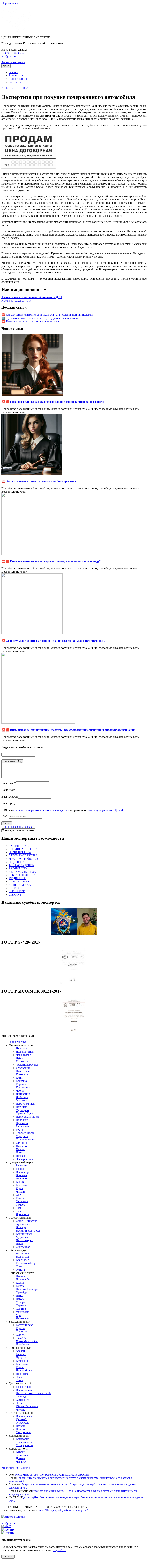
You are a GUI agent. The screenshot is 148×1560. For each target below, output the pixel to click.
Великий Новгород (28, 1230)
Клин (19, 1077)
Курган (20, 1328)
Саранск (21, 1305)
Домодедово (23, 1054)
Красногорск (24, 1087)
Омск (19, 1377)
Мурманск (22, 1237)
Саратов (21, 1308)
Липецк (20, 1191)
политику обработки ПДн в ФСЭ (107, 810)
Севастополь (24, 1442)
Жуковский (23, 1067)
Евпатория (22, 1438)
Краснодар (22, 1259)
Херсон (20, 1451)
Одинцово (22, 1110)
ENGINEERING (19, 845)
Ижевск (20, 1276)
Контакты (15, 82)
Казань (20, 1282)
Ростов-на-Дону (26, 1263)
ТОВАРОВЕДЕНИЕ (21, 865)
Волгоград (22, 1256)
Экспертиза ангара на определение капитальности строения (52, 1474)
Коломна (21, 1080)
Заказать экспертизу (13, 62)
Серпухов (22, 1136)
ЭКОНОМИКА (18, 868)
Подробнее (59, 1550)
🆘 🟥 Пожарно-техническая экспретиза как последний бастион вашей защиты (53, 401)
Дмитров (21, 1048)
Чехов (19, 1152)
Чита (19, 1403)
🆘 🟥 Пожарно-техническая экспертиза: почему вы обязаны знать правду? (51, 561)
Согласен (8, 1556)
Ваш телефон (9, 796)
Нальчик (21, 1429)
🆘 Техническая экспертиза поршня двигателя (30, 321)
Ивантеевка (23, 1071)
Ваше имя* (8, 789)
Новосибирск (24, 1370)
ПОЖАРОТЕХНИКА (22, 875)
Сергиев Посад (25, 1132)
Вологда (21, 1227)
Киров (20, 1285)
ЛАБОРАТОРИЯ (19, 881)
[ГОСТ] (74, 983)
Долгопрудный (25, 1051)
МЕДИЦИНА (17, 878)
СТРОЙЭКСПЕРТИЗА (23, 855)
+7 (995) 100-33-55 (12, 52)
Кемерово (22, 1360)
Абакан (20, 1350)
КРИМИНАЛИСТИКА (23, 848)
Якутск (20, 1409)
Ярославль (22, 1214)
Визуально (9, 761)
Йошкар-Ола (24, 1279)
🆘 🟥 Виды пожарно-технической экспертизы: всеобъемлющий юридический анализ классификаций (68, 729)
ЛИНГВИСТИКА (20, 884)
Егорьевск (22, 1061)
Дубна (20, 1058)
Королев (21, 1084)
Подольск (22, 1119)
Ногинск (21, 1106)
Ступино (21, 1142)
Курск (19, 1188)
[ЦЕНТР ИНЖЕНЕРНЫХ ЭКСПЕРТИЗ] (16, 31)
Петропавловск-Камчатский (33, 1393)
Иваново (21, 1178)
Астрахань (22, 1253)
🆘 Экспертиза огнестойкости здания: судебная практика (38, 481)
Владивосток (24, 1390)
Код (20, 761)
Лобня (20, 1090)
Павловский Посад (27, 1116)
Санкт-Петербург (26, 1220)
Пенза (19, 1295)
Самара (20, 1302)
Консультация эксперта (15, 1467)
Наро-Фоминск (25, 1103)
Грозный (21, 1419)
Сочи (19, 1266)
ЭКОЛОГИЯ (17, 888)
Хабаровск (22, 1399)
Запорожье (22, 1455)
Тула (18, 1211)
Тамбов (20, 1204)
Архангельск (24, 1224)
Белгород (21, 1165)
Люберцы (22, 1097)
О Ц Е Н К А (17, 862)
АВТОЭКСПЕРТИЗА (15, 88)
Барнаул (21, 1354)
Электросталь (24, 1159)
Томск (19, 1380)
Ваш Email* (8, 783)
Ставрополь (23, 1432)
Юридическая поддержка (16, 826)
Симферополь (24, 1445)
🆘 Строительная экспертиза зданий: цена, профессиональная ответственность (53, 640)
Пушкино (22, 1123)
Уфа (18, 1315)
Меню (6, 66)
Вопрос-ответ (17, 75)
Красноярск (23, 1363)
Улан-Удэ (21, 1396)
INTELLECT (17, 891)
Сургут (20, 1334)
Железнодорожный (27, 1064)
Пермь (20, 1298)
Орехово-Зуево (25, 1113)
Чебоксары (22, 1318)
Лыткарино (23, 1093)
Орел (19, 1194)
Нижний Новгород (27, 1289)
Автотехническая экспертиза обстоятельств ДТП (31, 297)
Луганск (21, 1461)
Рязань (20, 1198)
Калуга (20, 1181)
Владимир (22, 1172)
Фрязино (21, 1145)
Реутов (20, 1129)
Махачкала (22, 1422)
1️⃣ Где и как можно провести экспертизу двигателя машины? (39, 318)
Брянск (20, 1168)
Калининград (24, 1233)
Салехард (21, 1331)
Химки (20, 1149)
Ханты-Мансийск (27, 1341)
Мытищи (21, 1100)
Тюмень (21, 1337)
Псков (19, 1243)
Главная (13, 72)
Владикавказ (24, 1416)
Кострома (22, 1185)
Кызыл (20, 1367)
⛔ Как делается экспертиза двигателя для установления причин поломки (47, 314)
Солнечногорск (25, 1139)
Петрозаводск (24, 1240)
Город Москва (17, 1041)
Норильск (22, 1373)
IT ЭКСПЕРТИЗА (20, 852)
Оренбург (22, 1292)
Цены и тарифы (18, 78)
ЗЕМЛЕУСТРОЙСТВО (23, 858)
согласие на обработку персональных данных (41, 810)
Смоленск (22, 1201)
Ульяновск (22, 1311)
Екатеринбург (24, 1324)
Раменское (22, 1126)
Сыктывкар (23, 1246)
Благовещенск (24, 1386)
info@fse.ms (8, 56)
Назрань (21, 1425)
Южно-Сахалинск (27, 1406)
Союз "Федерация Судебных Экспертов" (62, 1510)
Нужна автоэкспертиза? (16, 300)
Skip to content (10, 3)
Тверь (19, 1207)
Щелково (21, 1155)
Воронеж (21, 1175)
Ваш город (8, 803)
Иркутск (21, 1357)
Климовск (22, 1074)
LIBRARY (15, 894)
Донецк (20, 1458)
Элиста (20, 1269)
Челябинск (22, 1344)
